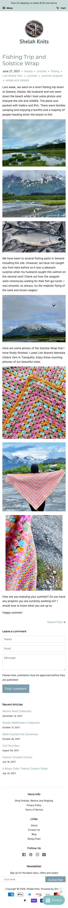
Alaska (28, 71)
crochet (41, 71)
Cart (63, 8)
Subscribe (55, 880)
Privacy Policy (34, 805)
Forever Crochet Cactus (17, 757)
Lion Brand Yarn (12, 75)
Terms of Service (34, 809)
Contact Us (34, 829)
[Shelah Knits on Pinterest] (30, 855)
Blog (34, 834)
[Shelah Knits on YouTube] (44, 855)
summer (32, 75)
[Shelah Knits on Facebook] (24, 855)
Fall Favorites (10, 745)
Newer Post (54, 622)
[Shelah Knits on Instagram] (37, 855)
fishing (55, 71)
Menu (9, 8)
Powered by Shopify (52, 889)
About (34, 825)
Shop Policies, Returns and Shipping (34, 800)
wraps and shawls (17, 80)
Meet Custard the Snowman (20, 734)
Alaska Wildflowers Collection (21, 722)
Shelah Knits (33, 889)
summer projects (52, 75)
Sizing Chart (34, 838)
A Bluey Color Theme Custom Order (25, 768)
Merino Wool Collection (16, 711)
